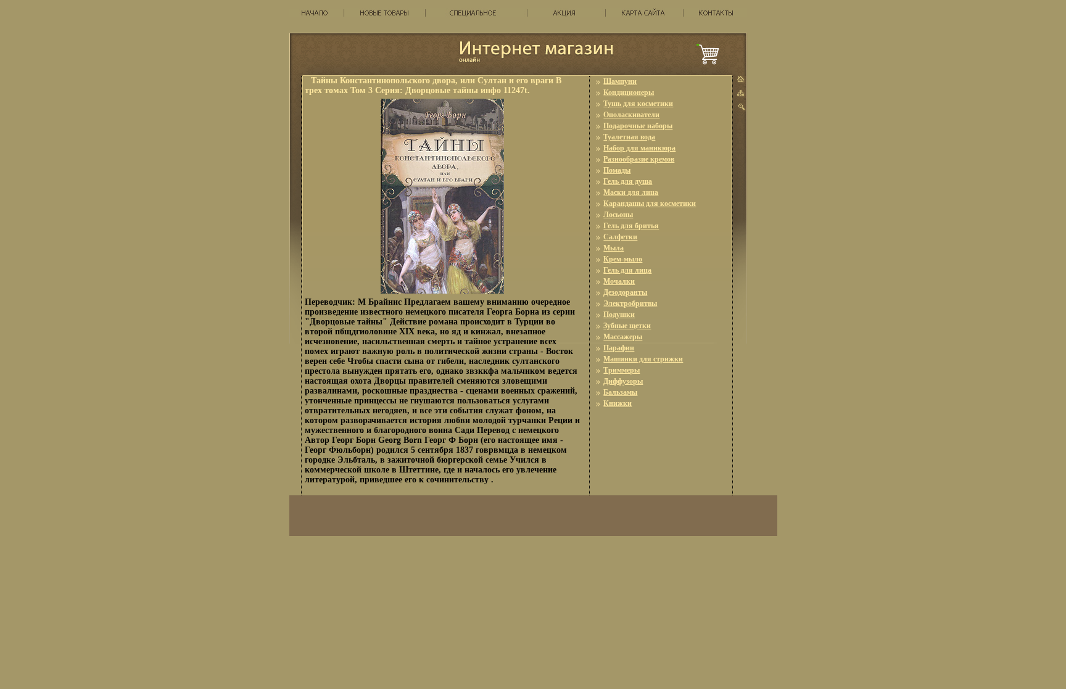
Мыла (613, 248)
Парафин (618, 348)
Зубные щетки (627, 325)
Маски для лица (630, 192)
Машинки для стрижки (643, 359)
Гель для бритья (631, 225)
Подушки (619, 314)
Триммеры (621, 370)
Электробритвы (630, 303)
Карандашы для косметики (649, 203)
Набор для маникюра (639, 148)
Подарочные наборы (637, 126)
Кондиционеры (628, 92)
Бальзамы (620, 392)
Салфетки (620, 237)
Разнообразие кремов (638, 159)
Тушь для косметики (638, 103)
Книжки (617, 403)
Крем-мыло (622, 259)
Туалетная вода (629, 137)
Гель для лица (627, 270)
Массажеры (622, 336)
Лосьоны (618, 214)
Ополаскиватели (631, 114)
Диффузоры (623, 381)
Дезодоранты (625, 292)
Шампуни (620, 81)
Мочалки (619, 281)
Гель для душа (627, 181)
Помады (616, 170)
